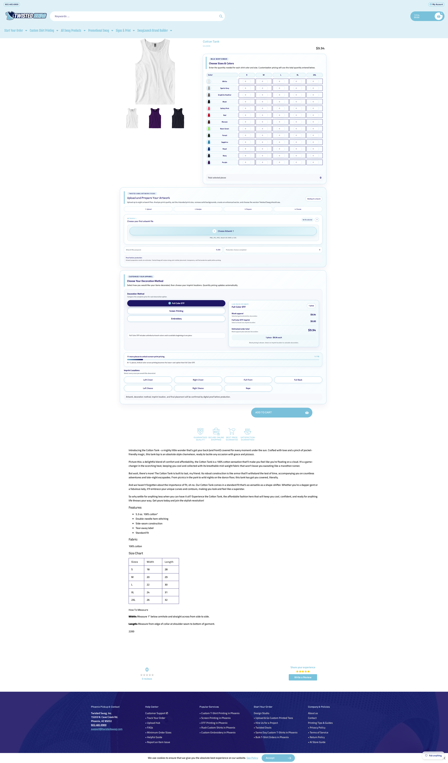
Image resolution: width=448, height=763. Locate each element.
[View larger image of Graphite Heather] (209, 95)
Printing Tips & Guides (320, 723)
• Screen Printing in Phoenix (215, 718)
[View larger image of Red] (209, 115)
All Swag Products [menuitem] (71, 30)
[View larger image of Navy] (209, 156)
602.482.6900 (11, 4)
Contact (312, 718)
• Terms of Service (318, 732)
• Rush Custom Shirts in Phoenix (217, 728)
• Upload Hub (152, 723)
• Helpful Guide (153, 737)
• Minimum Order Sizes (158, 732)
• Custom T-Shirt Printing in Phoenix (220, 713)
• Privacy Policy (316, 728)
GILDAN (206, 46)
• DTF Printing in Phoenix (213, 723)
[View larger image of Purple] (209, 162)
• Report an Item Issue (157, 742)
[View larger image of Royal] (209, 149)
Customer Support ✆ (156, 713)
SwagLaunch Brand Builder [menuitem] (152, 30)
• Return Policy (316, 737)
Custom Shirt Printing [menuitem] (42, 30)
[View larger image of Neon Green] (209, 129)
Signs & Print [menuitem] (123, 30)
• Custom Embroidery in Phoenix (218, 732)
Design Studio (261, 713)
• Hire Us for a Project (266, 723)
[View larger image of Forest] (209, 135)
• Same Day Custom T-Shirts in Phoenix (276, 732)
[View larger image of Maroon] (209, 122)
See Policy (252, 758)
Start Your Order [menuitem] (13, 30)
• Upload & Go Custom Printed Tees (273, 718)
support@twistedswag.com (106, 729)
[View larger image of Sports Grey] (209, 88)
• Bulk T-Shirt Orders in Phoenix (271, 737)
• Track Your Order (155, 718)
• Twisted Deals (262, 728)
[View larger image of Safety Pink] (209, 108)
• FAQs (149, 728)
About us (313, 713)
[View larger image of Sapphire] (209, 142)
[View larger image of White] (209, 81)
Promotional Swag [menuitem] (98, 30)
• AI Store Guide (317, 742)
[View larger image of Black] (209, 102)
